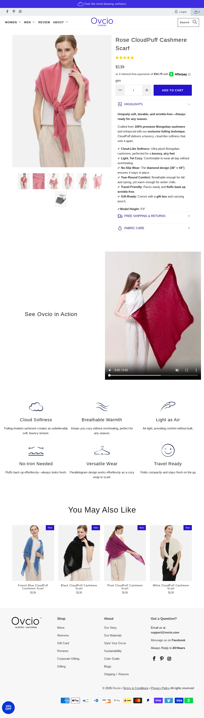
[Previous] (16, 101)
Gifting (61, 666)
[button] (125, 57)
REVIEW (44, 22)
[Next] (108, 101)
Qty (118, 81)
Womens (63, 635)
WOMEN (11, 22)
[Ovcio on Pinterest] (13, 12)
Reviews (63, 651)
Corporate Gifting (68, 658)
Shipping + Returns (116, 674)
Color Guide (112, 658)
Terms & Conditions (135, 688)
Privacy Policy (160, 688)
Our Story (110, 627)
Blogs (107, 666)
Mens (61, 627)
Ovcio (116, 688)
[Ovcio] (102, 22)
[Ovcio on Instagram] (20, 12)
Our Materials (113, 635)
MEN (28, 22)
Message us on (168, 640)
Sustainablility (113, 651)
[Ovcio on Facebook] (7, 12)
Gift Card (63, 643)
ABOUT (59, 22)
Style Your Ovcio (115, 643)
